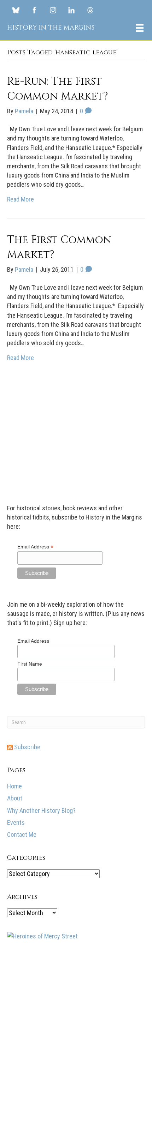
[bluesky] (16, 9)
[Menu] (139, 28)
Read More (20, 199)
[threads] (90, 9)
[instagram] (53, 9)
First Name (29, 1087)
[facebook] (34, 9)
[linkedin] (71, 9)
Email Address (35, 970)
